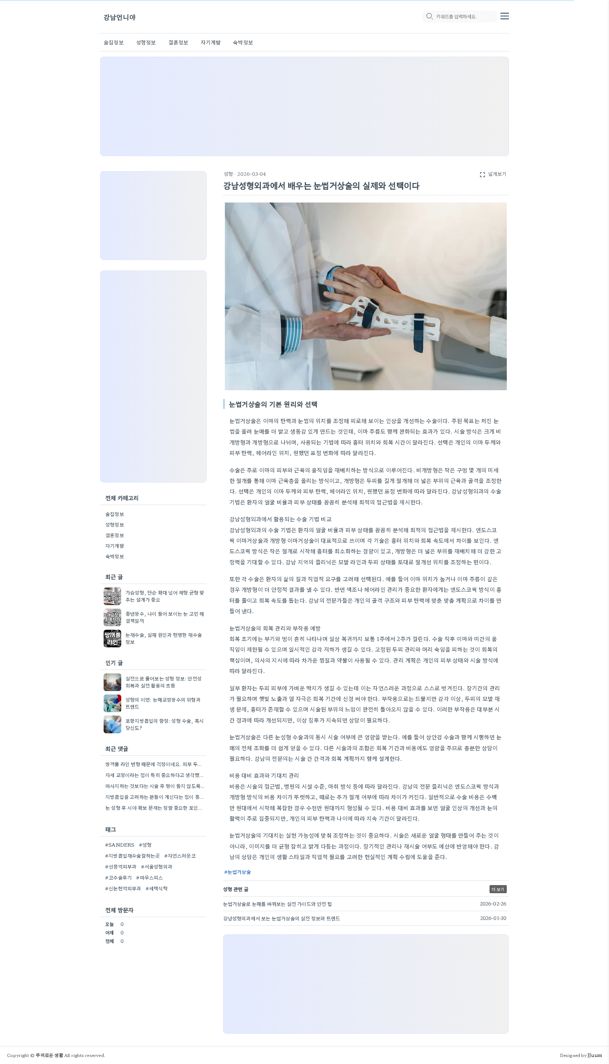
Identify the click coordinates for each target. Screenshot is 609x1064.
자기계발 (211, 42)
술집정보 (114, 42)
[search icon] (429, 16)
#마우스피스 (149, 877)
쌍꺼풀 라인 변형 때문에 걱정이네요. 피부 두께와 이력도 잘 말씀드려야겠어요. (155, 763)
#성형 (145, 844)
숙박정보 (243, 42)
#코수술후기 (118, 877)
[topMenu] (504, 15)
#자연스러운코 (180, 855)
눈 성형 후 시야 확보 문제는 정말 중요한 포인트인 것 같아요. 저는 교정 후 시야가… (155, 807)
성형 (228, 173)
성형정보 (146, 42)
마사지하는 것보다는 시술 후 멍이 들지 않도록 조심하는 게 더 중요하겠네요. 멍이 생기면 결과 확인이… (155, 785)
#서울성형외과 (156, 866)
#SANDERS (120, 844)
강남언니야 (120, 16)
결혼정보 (178, 42)
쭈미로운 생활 (49, 1055)
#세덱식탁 (157, 888)
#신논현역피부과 (123, 888)
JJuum (595, 1055)
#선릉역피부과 (120, 866)
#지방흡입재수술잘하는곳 (132, 855)
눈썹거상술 (239, 871)
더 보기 (498, 889)
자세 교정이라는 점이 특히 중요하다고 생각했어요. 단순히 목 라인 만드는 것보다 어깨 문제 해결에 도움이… (155, 774)
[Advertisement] (304, 106)
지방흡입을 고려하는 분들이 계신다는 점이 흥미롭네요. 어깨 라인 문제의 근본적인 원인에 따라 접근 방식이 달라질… (155, 796)
